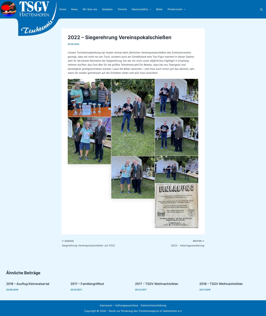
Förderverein (175, 9)
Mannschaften (140, 9)
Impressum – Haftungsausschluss (119, 305)
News (74, 9)
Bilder (159, 9)
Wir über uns (90, 9)
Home (62, 9)
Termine (122, 9)
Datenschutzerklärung (153, 305)
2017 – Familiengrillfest (87, 284)
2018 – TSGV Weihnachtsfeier (221, 284)
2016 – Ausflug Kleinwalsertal (27, 284)
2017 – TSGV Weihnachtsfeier (156, 284)
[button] (149, 9)
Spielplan (107, 9)
